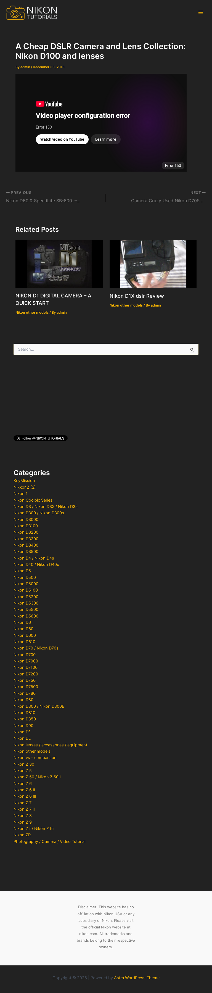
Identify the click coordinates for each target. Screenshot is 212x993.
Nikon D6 (22, 622)
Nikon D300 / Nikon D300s (39, 512)
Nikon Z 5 (23, 770)
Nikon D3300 (26, 538)
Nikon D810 (24, 712)
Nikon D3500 (26, 551)
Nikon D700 (25, 654)
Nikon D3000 (26, 519)
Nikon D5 (22, 570)
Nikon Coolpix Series (33, 500)
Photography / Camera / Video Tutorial (49, 841)
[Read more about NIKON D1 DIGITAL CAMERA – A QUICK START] (58, 263)
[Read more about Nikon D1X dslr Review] (153, 264)
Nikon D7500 (26, 686)
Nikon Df (22, 732)
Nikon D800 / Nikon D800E (39, 706)
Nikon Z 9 (23, 822)
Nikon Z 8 (23, 815)
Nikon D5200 (26, 596)
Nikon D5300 (26, 603)
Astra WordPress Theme (137, 977)
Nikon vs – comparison (35, 757)
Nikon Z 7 (22, 802)
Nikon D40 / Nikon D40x (36, 564)
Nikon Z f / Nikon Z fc (34, 828)
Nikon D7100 (26, 667)
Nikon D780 (25, 693)
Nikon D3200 (26, 532)
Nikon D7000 (26, 661)
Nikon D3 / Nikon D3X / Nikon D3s (46, 506)
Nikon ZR (22, 834)
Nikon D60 (23, 628)
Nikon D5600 (26, 616)
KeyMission (24, 480)
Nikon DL (22, 738)
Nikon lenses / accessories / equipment (50, 744)
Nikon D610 (24, 641)
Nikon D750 (25, 680)
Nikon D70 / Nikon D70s (36, 648)
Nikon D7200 (26, 674)
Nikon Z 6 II (24, 789)
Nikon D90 (23, 725)
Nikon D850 (25, 719)
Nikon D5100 (26, 590)
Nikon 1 (21, 493)
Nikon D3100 (26, 525)
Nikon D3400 (26, 545)
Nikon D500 (25, 577)
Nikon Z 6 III (25, 796)
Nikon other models (32, 751)
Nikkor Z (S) (25, 487)
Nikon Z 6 (23, 783)
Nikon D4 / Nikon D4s (34, 558)
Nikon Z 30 (24, 764)
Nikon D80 (23, 699)
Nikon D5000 (26, 583)
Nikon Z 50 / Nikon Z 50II (37, 776)
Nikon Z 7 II (24, 809)
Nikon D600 (25, 635)
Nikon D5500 (26, 609)
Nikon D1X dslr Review (137, 296)
